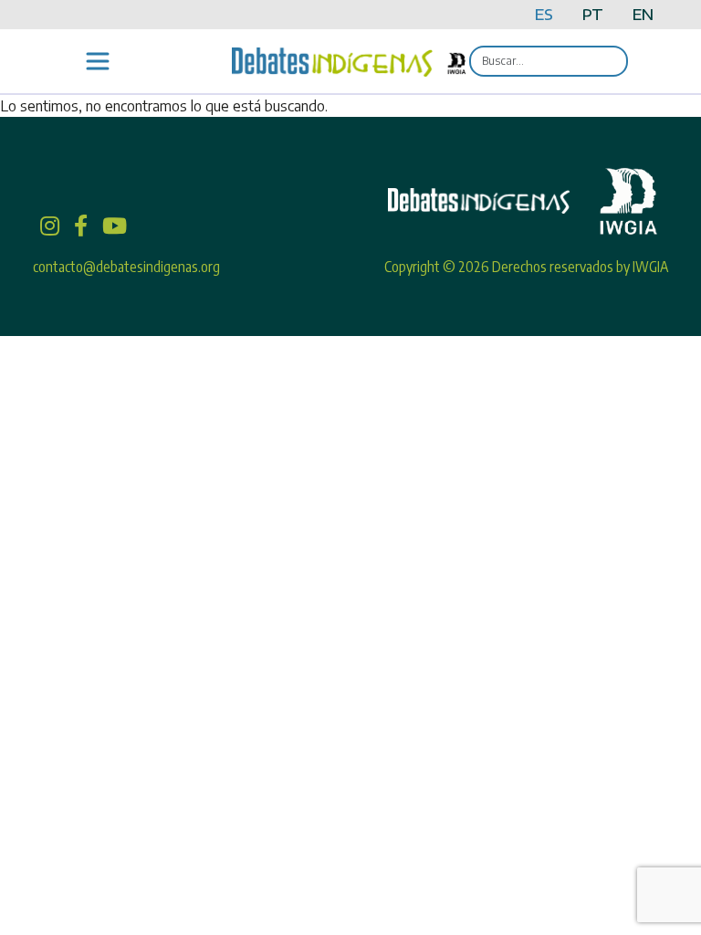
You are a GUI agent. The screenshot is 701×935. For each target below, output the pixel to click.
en (643, 14)
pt (592, 14)
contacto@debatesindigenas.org (126, 266)
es (544, 14)
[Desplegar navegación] (97, 61)
